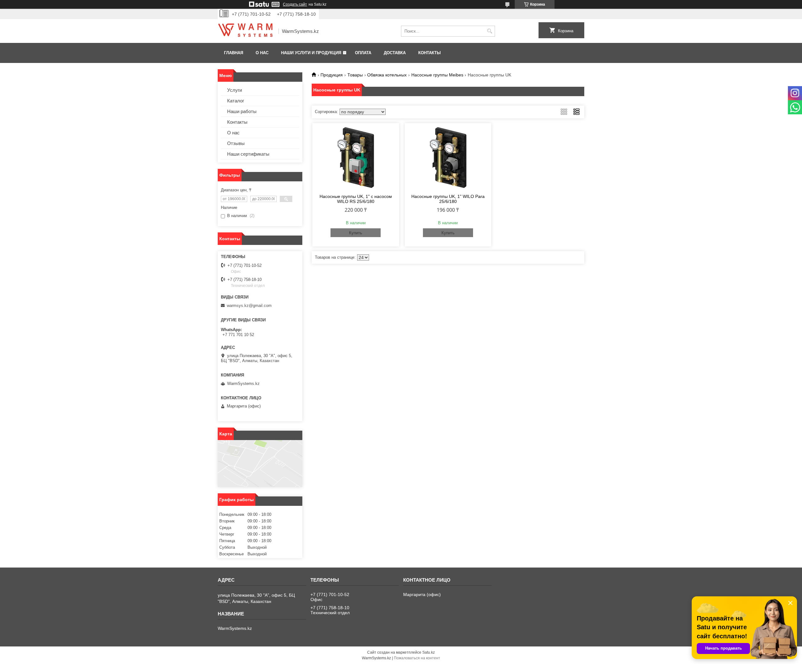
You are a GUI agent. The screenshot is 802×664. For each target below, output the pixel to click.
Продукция (331, 74)
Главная (233, 52)
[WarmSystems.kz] (246, 31)
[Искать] (489, 31)
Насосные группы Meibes (437, 74)
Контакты (429, 52)
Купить (355, 233)
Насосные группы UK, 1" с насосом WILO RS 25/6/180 (356, 199)
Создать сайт (295, 4)
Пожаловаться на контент (417, 658)
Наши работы (242, 111)
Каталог (235, 100)
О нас (262, 52)
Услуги (234, 90)
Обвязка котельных (387, 74)
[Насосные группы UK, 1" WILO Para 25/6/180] (448, 157)
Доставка (395, 52)
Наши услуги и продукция (311, 52)
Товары (355, 74)
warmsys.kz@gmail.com (249, 305)
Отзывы (236, 143)
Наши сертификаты (248, 154)
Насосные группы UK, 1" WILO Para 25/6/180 (448, 199)
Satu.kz (428, 652)
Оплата (363, 52)
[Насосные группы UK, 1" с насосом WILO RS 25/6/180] (355, 157)
